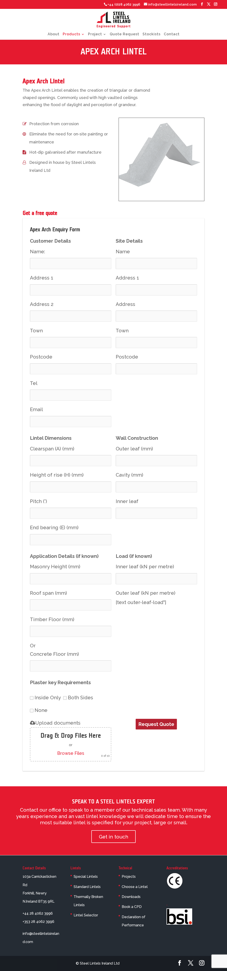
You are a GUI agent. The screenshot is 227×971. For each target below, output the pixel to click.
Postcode (41, 357)
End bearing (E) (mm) (54, 527)
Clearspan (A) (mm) (52, 449)
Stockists (151, 34)
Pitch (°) (38, 501)
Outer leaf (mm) (134, 449)
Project (95, 34)
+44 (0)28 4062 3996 (124, 4)
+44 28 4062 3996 (38, 913)
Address (125, 304)
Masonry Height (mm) (55, 566)
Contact (172, 34)
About (53, 34)
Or (33, 645)
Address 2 (41, 304)
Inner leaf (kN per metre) (145, 566)
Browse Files (70, 753)
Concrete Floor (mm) (54, 654)
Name (123, 251)
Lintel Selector (86, 915)
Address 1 (41, 278)
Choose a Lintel (135, 886)
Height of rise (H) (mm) (57, 475)
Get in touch (113, 837)
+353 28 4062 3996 (38, 921)
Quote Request (124, 34)
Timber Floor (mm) (52, 619)
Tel (33, 383)
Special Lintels (86, 876)
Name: (37, 251)
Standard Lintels (87, 886)
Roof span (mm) (48, 593)
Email (36, 409)
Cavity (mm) (129, 475)
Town (36, 330)
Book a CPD (132, 907)
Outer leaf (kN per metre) (145, 593)
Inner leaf (127, 501)
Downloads (131, 897)
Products (71, 34)
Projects (129, 876)
